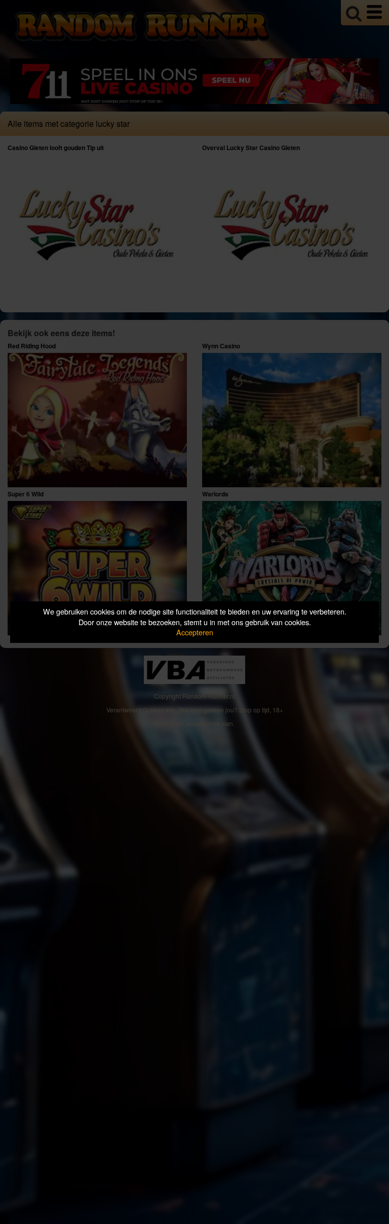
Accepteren (194, 632)
